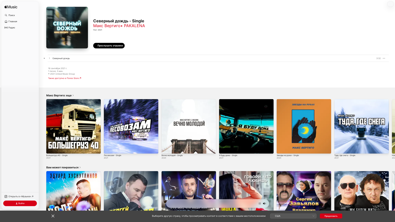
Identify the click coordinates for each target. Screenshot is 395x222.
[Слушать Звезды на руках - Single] (280, 149)
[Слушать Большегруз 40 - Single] (50, 149)
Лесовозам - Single (113, 100)
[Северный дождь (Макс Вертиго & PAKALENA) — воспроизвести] (49, 58)
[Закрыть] (53, 216)
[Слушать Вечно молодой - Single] (165, 149)
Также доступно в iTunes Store (63, 78)
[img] (10, 7)
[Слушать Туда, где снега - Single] (338, 149)
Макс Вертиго (107, 25)
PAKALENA (134, 25)
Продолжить (331, 216)
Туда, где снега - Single (345, 100)
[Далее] (260, 203)
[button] (20, 15)
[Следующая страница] (392, 126)
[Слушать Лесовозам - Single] (107, 149)
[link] (60, 95)
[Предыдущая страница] (43, 126)
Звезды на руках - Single (289, 100)
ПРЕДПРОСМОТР (374, 58)
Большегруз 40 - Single (57, 100)
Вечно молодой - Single (173, 100)
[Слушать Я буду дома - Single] (223, 149)
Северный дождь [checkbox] (61, 58)
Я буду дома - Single (229, 100)
